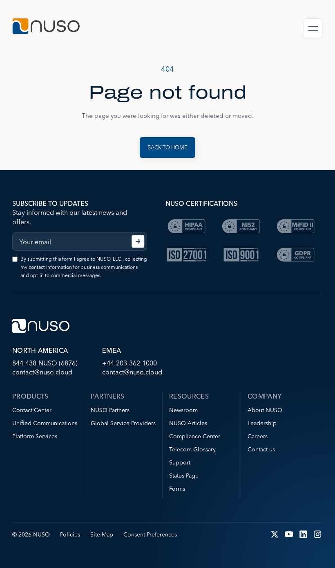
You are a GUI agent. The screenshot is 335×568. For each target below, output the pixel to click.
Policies (70, 534)
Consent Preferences (150, 534)
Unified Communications (44, 423)
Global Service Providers (123, 423)
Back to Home (167, 147)
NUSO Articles (188, 423)
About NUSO (265, 410)
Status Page (184, 475)
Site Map (101, 534)
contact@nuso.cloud (42, 372)
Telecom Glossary (192, 449)
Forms (177, 488)
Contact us (261, 449)
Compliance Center (194, 436)
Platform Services (34, 436)
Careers (258, 436)
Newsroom (183, 410)
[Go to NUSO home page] (46, 27)
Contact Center (31, 410)
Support (179, 462)
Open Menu (313, 28)
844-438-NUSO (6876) (45, 363)
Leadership (262, 423)
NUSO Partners (110, 410)
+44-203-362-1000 (129, 363)
